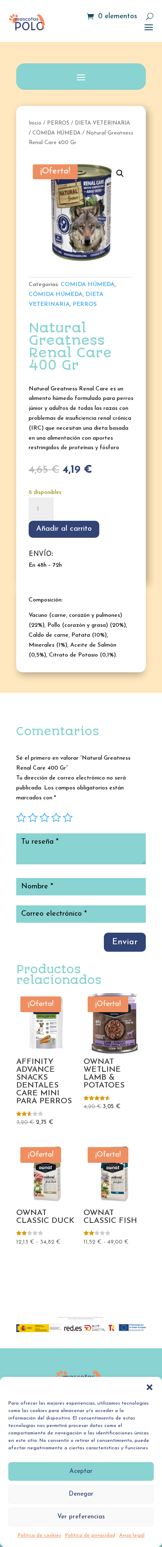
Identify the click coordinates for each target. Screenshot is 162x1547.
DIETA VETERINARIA (102, 123)
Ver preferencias (81, 1517)
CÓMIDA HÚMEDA (56, 133)
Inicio (35, 123)
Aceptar (81, 1471)
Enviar (124, 942)
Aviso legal (132, 1535)
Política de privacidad (90, 1535)
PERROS (58, 123)
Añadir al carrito (64, 529)
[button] (149, 1387)
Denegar (81, 1494)
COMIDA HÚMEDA (88, 284)
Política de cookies (39, 1535)
